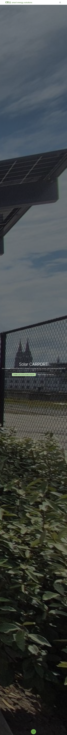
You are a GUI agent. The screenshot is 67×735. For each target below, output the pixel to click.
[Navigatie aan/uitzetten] (60, 2)
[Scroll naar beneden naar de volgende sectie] (33, 732)
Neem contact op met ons (46, 374)
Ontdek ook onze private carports (23, 374)
